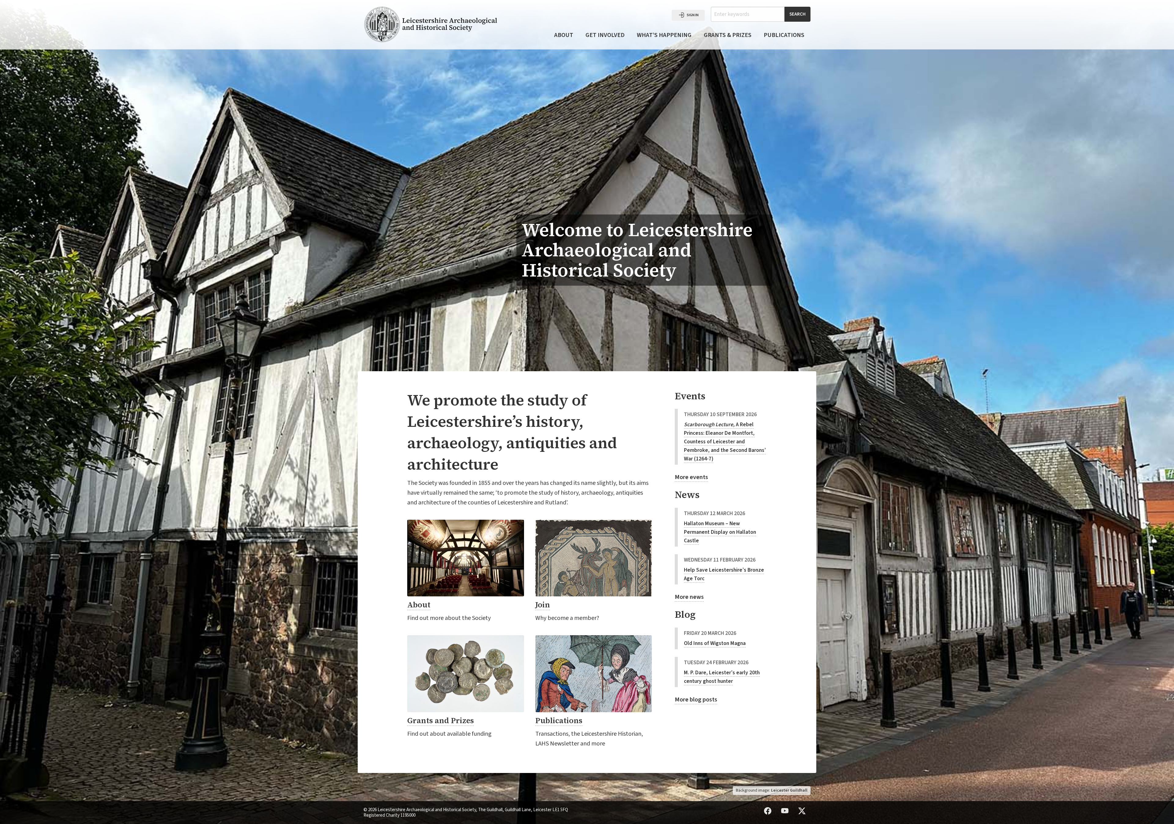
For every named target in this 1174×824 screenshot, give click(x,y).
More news (689, 597)
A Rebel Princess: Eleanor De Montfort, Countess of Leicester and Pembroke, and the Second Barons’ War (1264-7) (725, 442)
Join (542, 604)
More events (691, 477)
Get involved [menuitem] (605, 35)
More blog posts (696, 699)
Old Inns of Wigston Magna (715, 643)
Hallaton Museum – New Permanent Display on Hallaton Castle (720, 532)
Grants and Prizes (440, 720)
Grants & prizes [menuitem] (727, 35)
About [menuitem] (563, 35)
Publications (558, 720)
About (418, 604)
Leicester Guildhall (789, 790)
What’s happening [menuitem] (664, 35)
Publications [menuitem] (784, 35)
